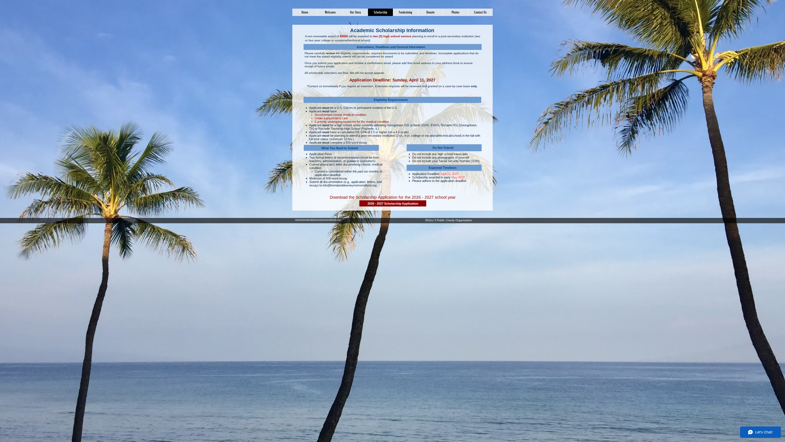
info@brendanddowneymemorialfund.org (350, 185)
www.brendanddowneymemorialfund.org (317, 220)
